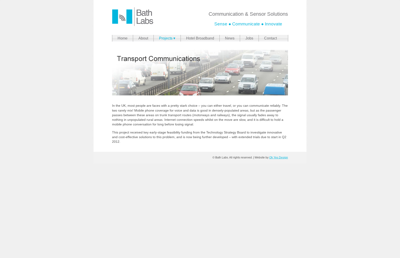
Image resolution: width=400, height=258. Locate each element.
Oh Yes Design (278, 157)
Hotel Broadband (200, 38)
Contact (270, 38)
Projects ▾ (167, 38)
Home (123, 38)
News (229, 38)
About (143, 38)
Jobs (249, 38)
